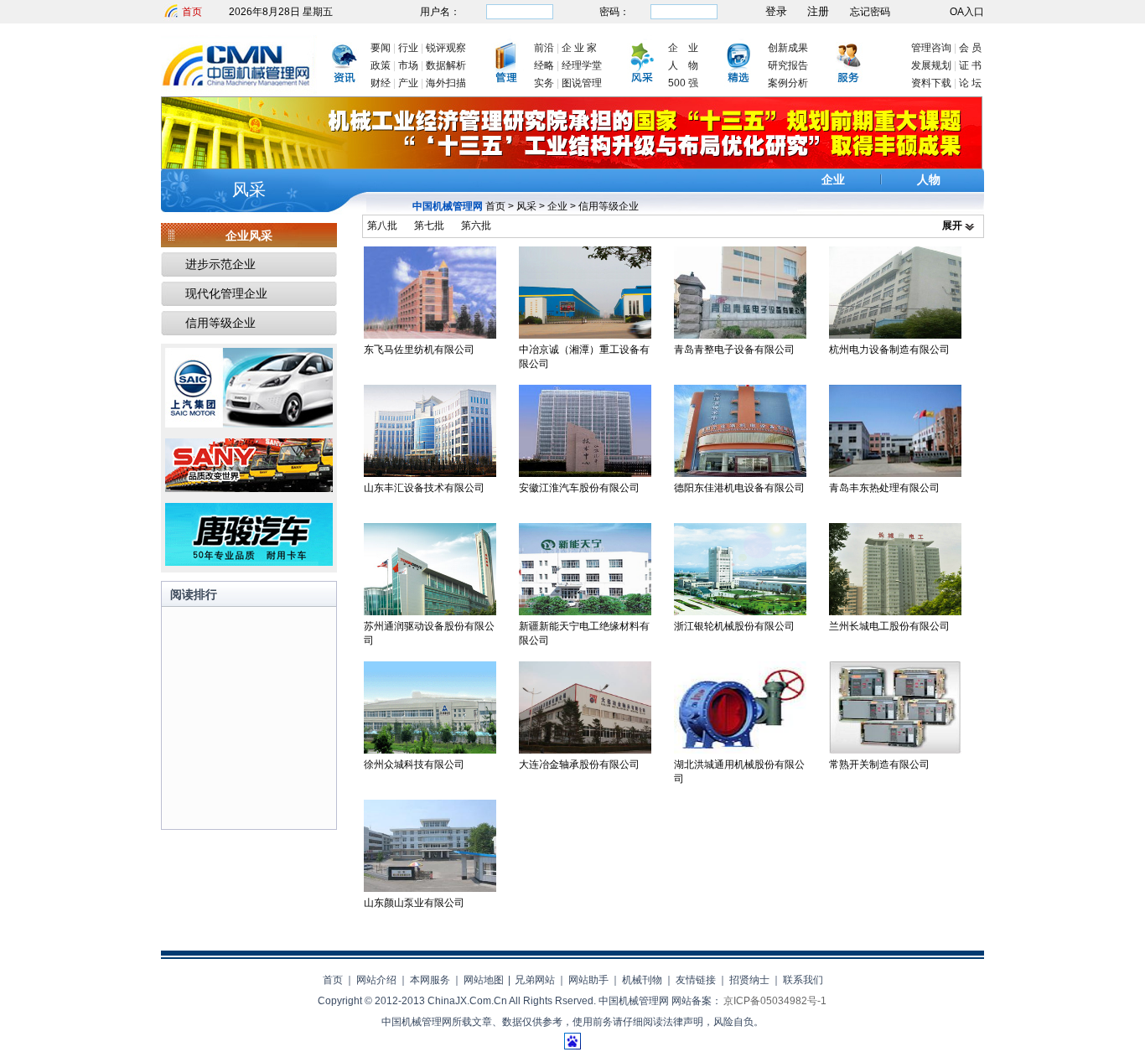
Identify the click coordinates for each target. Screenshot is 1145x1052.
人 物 (683, 65)
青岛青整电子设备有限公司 (734, 349)
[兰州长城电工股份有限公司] (895, 612)
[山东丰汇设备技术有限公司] (430, 473)
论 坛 (970, 83)
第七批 (429, 225)
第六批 (476, 225)
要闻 (380, 48)
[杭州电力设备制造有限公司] (895, 335)
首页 (192, 12)
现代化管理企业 (226, 293)
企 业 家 (579, 48)
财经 (380, 83)
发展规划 (931, 65)
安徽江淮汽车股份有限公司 (579, 488)
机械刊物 (642, 980)
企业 (833, 180)
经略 (544, 65)
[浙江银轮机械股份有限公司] (740, 612)
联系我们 (803, 980)
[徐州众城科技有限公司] (430, 750)
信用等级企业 (608, 206)
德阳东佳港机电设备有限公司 (739, 488)
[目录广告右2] (249, 489)
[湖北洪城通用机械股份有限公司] (740, 750)
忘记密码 (870, 12)
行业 (408, 48)
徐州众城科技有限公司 (414, 764)
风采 (249, 189)
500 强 (683, 83)
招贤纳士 (749, 980)
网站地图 (484, 980)
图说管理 (582, 83)
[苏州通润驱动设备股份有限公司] (430, 612)
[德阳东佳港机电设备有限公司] (740, 473)
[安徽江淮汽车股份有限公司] (585, 473)
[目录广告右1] (249, 424)
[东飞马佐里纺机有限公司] (430, 335)
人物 (928, 180)
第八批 (382, 225)
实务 (544, 83)
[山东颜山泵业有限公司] (430, 888)
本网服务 (430, 980)
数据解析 (446, 65)
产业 (408, 83)
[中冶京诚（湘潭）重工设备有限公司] (585, 335)
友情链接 (696, 980)
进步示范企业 (220, 264)
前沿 (544, 48)
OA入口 (967, 12)
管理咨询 (931, 48)
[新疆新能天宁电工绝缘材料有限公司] (585, 612)
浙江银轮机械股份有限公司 (734, 626)
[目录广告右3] (249, 562)
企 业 (683, 48)
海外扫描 (446, 83)
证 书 (970, 65)
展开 (952, 225)
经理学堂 (582, 65)
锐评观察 (446, 48)
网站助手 (588, 980)
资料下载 (931, 83)
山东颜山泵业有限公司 (414, 903)
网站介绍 (376, 980)
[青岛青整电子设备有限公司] (740, 335)
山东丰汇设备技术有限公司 (424, 488)
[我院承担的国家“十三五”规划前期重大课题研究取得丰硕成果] (571, 166)
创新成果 (788, 48)
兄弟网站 (535, 980)
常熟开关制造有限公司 (879, 764)
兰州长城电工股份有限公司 (889, 626)
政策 (380, 65)
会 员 (970, 48)
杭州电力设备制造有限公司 (889, 349)
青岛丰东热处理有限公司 (884, 488)
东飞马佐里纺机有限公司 (419, 349)
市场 (408, 65)
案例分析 (788, 83)
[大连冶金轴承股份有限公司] (585, 750)
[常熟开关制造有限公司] (895, 750)
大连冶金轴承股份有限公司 (579, 764)
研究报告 (788, 65)
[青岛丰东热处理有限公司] (895, 473)
